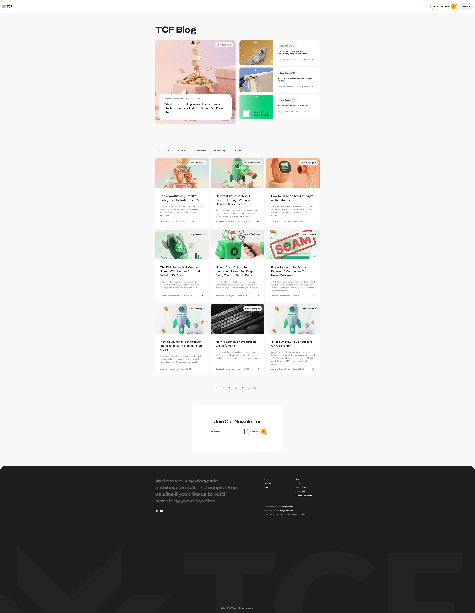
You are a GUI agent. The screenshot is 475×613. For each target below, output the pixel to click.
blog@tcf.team (286, 510)
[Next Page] (262, 388)
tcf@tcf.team (288, 506)
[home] (7, 6)
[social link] (156, 510)
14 (255, 388)
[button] (466, 6)
